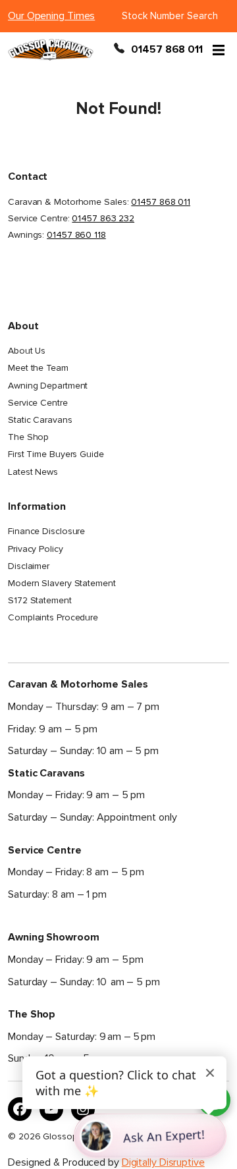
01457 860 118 (76, 234)
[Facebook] (20, 1109)
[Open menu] (218, 49)
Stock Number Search (170, 16)
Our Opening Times (51, 15)
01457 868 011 (167, 49)
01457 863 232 (103, 218)
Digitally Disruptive (163, 1162)
